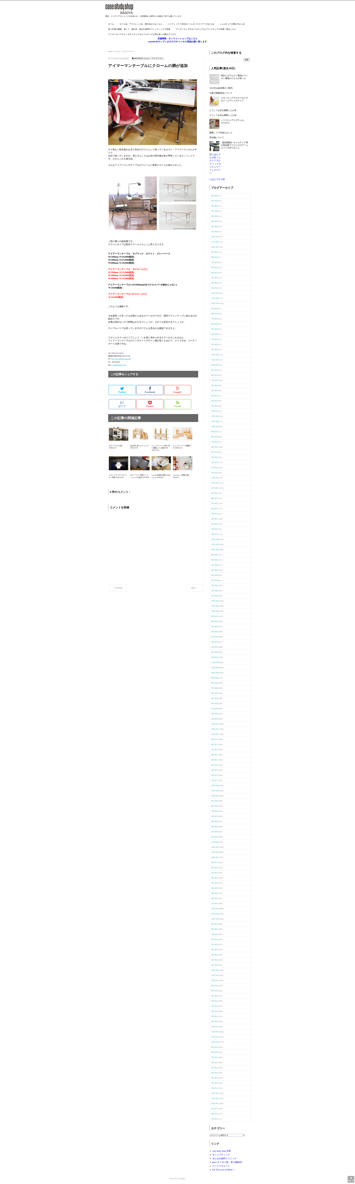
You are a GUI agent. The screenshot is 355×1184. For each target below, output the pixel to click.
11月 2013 (215, 975)
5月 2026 (215, 211)
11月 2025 (215, 242)
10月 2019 (215, 611)
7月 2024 (215, 319)
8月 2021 (215, 498)
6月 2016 (215, 816)
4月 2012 (215, 1073)
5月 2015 (215, 883)
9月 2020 (215, 555)
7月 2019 (215, 626)
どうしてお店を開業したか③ (222, 115)
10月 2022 (215, 426)
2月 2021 (215, 529)
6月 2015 (215, 878)
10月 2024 (215, 303)
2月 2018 (215, 714)
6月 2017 (215, 755)
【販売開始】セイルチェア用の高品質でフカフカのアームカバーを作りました (234, 145)
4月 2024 (215, 334)
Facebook (150, 392)
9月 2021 (215, 493)
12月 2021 (215, 478)
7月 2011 (215, 1119)
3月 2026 (215, 221)
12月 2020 (215, 539)
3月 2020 (215, 585)
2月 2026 (215, 226)
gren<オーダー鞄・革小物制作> (227, 1162)
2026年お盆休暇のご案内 (221, 88)
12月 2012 (215, 1032)
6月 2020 (215, 570)
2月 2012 (215, 1083)
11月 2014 (215, 914)
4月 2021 (215, 519)
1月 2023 (215, 411)
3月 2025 (215, 278)
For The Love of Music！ (223, 1169)
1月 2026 (215, 232)
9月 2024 (215, 308)
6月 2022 (215, 447)
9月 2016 (215, 801)
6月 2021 (215, 509)
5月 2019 (215, 637)
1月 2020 (215, 596)
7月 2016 (215, 811)
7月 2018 (215, 688)
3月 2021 (215, 524)
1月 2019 (215, 657)
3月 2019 (215, 647)
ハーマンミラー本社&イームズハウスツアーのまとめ (191, 24)
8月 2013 (215, 991)
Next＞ (194, 588)
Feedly (177, 406)
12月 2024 (215, 293)
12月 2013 (215, 970)
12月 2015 (215, 847)
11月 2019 (215, 606)
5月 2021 (215, 514)
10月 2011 (215, 1103)
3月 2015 (215, 893)
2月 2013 (215, 1021)
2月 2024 (215, 344)
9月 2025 (215, 252)
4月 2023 (215, 396)
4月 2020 (215, 580)
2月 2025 (215, 283)
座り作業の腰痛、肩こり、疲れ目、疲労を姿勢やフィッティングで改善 (139, 29)
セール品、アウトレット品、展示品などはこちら (141, 24)
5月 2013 (215, 1006)
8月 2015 (215, 868)
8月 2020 (215, 560)
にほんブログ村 (217, 179)
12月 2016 (215, 785)
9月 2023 (215, 370)
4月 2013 (215, 1011)
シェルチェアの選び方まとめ (232, 24)
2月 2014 (215, 960)
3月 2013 (215, 1016)
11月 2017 (215, 729)
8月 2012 (215, 1052)
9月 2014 (215, 924)
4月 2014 (215, 950)
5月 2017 (215, 760)
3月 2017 (215, 770)
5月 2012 (215, 1068)
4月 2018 (215, 703)
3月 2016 (215, 832)
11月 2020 (215, 544)
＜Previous (118, 588)
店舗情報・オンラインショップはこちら (177, 38)
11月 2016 (215, 791)
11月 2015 (215, 852)
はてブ (122, 404)
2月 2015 (215, 898)
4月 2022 (215, 457)
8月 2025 (215, 257)
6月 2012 (215, 1062)
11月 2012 (215, 1037)
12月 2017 (215, 724)
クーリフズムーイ (221, 1166)
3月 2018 (215, 709)
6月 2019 (215, 632)
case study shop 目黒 (221, 1151)
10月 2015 (215, 857)
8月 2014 (215, 929)
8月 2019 (215, 621)
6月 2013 (215, 1001)
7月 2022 (215, 442)
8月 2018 (215, 683)
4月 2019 (215, 642)
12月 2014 (215, 909)
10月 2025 (215, 247)
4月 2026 (215, 216)
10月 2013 (215, 980)
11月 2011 (215, 1098)
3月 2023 (215, 401)
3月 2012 (215, 1078)
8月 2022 (215, 437)
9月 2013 (215, 986)
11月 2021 (215, 483)
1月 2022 (215, 473)
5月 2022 (215, 452)
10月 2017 (215, 734)
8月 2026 (215, 196)
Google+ (177, 392)
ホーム (111, 24)
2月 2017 (215, 775)
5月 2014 (215, 944)
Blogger (182, 1178)
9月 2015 (215, 862)
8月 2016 (215, 806)
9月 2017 (215, 739)
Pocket (150, 406)
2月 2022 (215, 467)
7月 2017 (215, 750)
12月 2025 (215, 237)
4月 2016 (215, 827)
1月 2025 (215, 288)
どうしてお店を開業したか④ (222, 110)
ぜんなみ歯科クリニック (224, 1158)
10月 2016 (215, 796)
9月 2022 (215, 432)
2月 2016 (215, 837)
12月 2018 (215, 662)
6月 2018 (215, 693)
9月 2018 (215, 678)
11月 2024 (215, 298)
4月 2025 (215, 273)
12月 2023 (215, 355)
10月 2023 (215, 365)
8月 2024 (215, 314)
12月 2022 (215, 416)
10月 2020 (215, 550)
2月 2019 (215, 652)
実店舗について (216, 137)
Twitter (122, 392)
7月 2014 (215, 934)
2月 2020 (215, 591)
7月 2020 (215, 565)
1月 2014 (215, 965)
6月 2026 (215, 206)
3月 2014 (215, 955)
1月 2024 (215, 350)
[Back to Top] (351, 1179)
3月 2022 (215, 462)
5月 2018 (215, 698)
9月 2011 (215, 1109)
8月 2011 (215, 1114)
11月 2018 (215, 668)
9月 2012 (215, 1047)
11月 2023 (215, 360)
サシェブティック (221, 1155)
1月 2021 (215, 534)
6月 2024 (215, 324)
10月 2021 (215, 488)
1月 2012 (215, 1088)
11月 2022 (215, 421)
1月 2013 (215, 1027)
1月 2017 (215, 780)
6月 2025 (215, 267)
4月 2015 (215, 888)
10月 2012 (215, 1042)
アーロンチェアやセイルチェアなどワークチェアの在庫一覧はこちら (206, 29)
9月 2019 (215, 616)
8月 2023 (215, 375)
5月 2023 (215, 391)
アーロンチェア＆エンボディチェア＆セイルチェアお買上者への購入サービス (142, 34)
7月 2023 (215, 380)
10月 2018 (215, 673)
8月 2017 (215, 744)
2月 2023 (215, 406)
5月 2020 (215, 575)
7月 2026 (215, 201)
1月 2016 (215, 842)
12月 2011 (215, 1093)
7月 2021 (215, 503)
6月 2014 (215, 939)
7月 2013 (215, 996)
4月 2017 (215, 765)
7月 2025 (215, 262)
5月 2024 (215, 329)
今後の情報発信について (220, 93)
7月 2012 (215, 1057)
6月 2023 (215, 385)
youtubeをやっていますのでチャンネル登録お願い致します (177, 41)
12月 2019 (215, 601)
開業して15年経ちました (220, 133)
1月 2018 (215, 719)
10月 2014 (215, 919)
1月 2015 (215, 903)
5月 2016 (215, 821)
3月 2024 (215, 339)
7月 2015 (215, 873)
